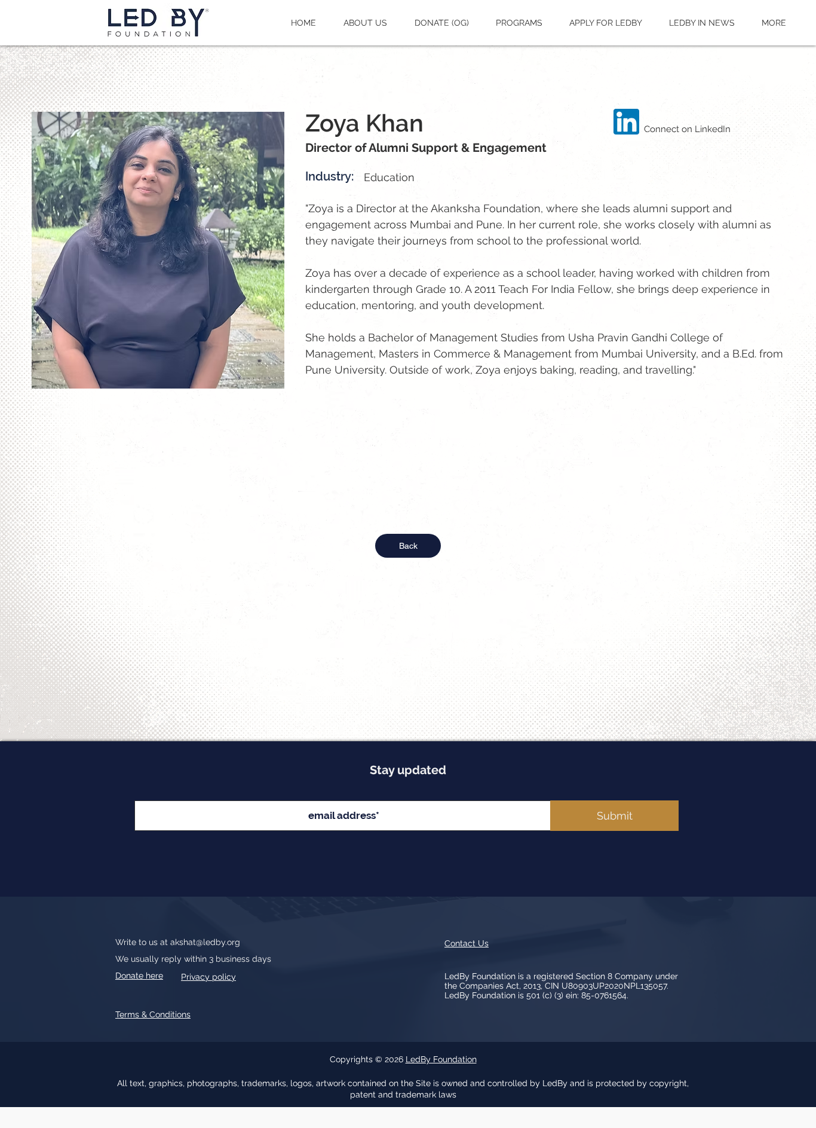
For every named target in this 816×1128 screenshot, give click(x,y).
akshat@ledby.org (205, 942)
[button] (365, 23)
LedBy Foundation (441, 1059)
